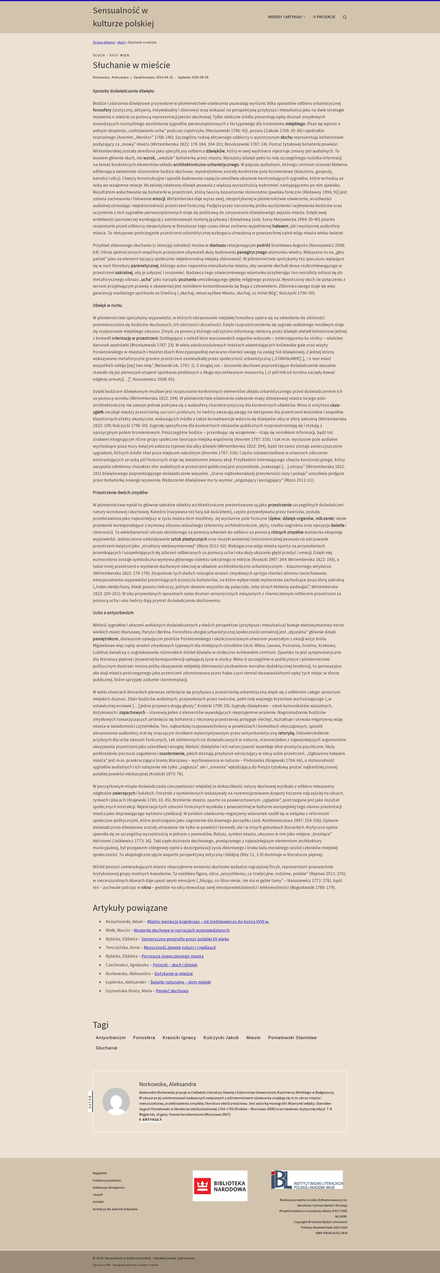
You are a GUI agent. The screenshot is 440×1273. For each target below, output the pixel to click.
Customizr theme (147, 1265)
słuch (121, 42)
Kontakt (98, 1202)
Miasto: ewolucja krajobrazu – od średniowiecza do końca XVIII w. (208, 921)
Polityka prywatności (107, 1180)
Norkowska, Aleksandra (111, 77)
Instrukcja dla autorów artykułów (115, 1209)
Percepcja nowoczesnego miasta (173, 956)
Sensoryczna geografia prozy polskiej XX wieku (185, 939)
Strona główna (104, 42)
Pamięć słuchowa (172, 990)
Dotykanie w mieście (173, 973)
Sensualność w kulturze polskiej (128, 1258)
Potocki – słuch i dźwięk (175, 965)
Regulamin (100, 1173)
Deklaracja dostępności (109, 1187)
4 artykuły (150, 1119)
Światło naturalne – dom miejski (180, 982)
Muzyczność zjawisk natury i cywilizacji (180, 947)
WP (108, 1265)
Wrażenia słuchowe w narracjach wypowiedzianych (182, 930)
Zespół (98, 1195)
